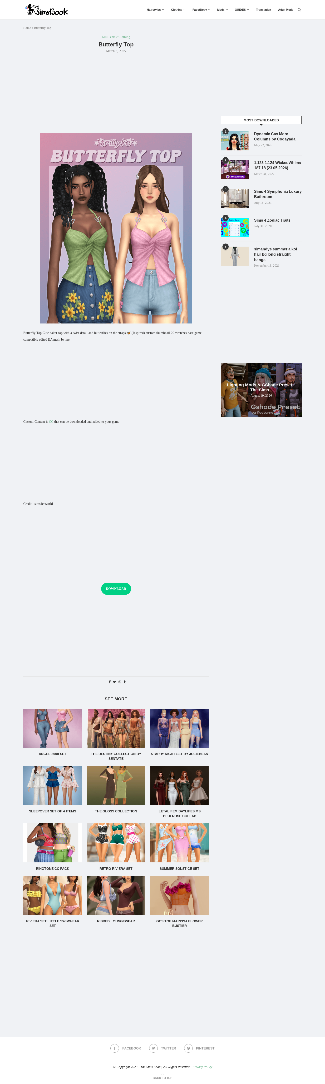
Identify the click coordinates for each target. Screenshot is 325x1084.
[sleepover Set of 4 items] (52, 785)
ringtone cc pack (52, 868)
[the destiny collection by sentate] (116, 728)
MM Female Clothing (116, 37)
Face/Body (199, 9)
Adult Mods (285, 9)
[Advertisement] (116, 92)
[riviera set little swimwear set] (52, 895)
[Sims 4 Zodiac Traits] (235, 227)
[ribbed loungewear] (116, 895)
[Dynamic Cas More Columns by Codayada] (235, 140)
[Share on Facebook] (110, 682)
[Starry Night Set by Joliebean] (179, 728)
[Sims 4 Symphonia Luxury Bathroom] (235, 198)
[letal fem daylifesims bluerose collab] (179, 785)
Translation (263, 9)
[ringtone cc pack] (52, 842)
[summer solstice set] (179, 842)
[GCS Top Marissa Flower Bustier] (179, 895)
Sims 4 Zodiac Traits (272, 220)
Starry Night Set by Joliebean (179, 754)
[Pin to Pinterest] (119, 682)
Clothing (176, 9)
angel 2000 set (52, 754)
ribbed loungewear (116, 921)
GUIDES (240, 9)
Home (27, 28)
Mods (221, 9)
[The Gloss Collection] (116, 785)
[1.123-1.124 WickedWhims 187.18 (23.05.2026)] (235, 169)
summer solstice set (179, 868)
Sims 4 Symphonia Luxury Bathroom (278, 194)
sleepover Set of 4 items (52, 811)
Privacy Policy (202, 1067)
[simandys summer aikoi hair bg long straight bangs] (235, 256)
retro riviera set (116, 868)
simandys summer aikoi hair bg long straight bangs (275, 254)
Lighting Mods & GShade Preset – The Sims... (261, 387)
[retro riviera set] (116, 842)
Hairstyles (154, 9)
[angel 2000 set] (52, 728)
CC (51, 421)
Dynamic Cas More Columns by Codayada (274, 136)
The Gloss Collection (116, 811)
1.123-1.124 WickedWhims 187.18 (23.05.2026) (277, 165)
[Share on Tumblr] (125, 682)
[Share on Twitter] (114, 682)
